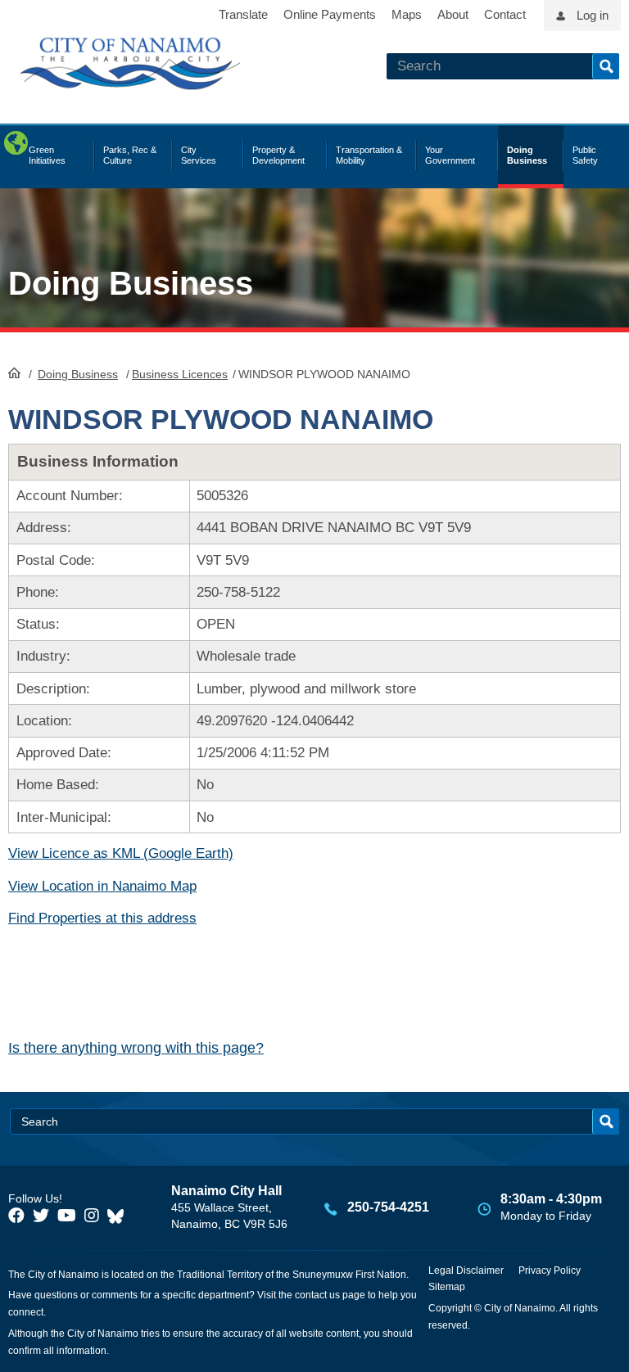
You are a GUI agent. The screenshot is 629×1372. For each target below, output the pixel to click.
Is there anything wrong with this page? (136, 1048)
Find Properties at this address (102, 918)
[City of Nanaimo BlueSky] (119, 1215)
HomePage (14, 372)
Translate (243, 14)
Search (605, 66)
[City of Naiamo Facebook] (16, 1215)
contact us (317, 1295)
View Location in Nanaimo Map (102, 886)
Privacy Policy (549, 1270)
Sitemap (446, 1287)
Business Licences (180, 374)
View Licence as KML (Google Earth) (120, 853)
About (452, 14)
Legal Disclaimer (466, 1270)
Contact (505, 14)
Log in (593, 15)
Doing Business (78, 374)
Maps (406, 14)
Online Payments (329, 14)
